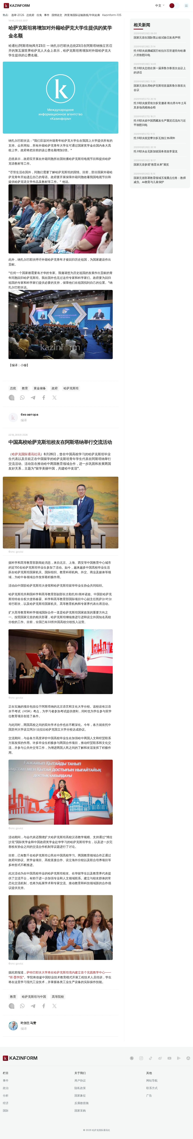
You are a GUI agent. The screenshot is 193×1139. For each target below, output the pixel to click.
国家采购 (80, 1110)
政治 (5, 1088)
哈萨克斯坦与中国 (34, 996)
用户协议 (80, 1080)
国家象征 (80, 1095)
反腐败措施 (81, 1103)
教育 (25, 388)
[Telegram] (33, 398)
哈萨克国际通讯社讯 (26, 454)
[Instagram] (11, 398)
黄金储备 (40, 388)
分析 (5, 1095)
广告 (149, 1095)
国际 (5, 1110)
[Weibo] (160, 1058)
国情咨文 (57, 15)
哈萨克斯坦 (71, 388)
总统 (13, 388)
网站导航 (152, 1080)
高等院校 (58, 996)
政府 (55, 388)
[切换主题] (174, 6)
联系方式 (152, 1088)
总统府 (30, 15)
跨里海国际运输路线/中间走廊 (82, 15)
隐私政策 (80, 1088)
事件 (46, 15)
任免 (39, 15)
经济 (5, 1103)
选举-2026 (17, 15)
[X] (54, 398)
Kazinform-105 (111, 15)
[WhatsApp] (22, 398)
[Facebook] (44, 398)
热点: (5, 14)
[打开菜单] (186, 5)
